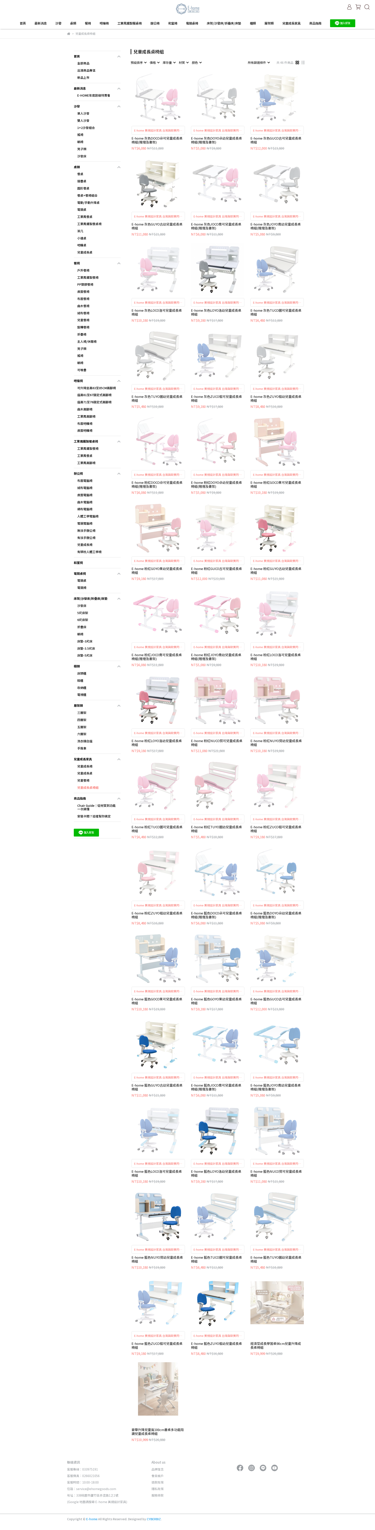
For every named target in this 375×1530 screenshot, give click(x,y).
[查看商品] (152, 97)
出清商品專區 (86, 70)
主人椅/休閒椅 (87, 341)
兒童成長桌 (84, 252)
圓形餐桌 (83, 188)
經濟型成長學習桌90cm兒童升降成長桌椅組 (275, 1345)
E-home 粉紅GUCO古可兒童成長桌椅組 (216, 571)
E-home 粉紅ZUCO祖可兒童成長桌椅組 (275, 829)
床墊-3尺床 (84, 641)
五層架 (81, 727)
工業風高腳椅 (86, 416)
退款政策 (157, 1482)
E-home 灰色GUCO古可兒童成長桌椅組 (275, 140)
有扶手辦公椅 (86, 537)
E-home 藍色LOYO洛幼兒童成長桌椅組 (216, 1173)
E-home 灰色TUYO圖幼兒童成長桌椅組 (157, 398)
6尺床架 (82, 620)
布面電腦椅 (84, 480)
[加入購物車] (164, 183)
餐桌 (80, 174)
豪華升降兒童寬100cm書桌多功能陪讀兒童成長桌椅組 (158, 1432)
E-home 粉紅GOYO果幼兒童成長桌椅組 (157, 571)
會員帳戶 (157, 1476)
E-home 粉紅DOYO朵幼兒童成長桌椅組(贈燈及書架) (216, 484)
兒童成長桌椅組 (88, 787)
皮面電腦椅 (84, 495)
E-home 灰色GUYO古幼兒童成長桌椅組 (157, 226)
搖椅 (80, 134)
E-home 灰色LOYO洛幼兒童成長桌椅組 (216, 312)
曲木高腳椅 (84, 409)
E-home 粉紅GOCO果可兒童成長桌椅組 (275, 484)
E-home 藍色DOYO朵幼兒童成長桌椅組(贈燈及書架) (275, 915)
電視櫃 (81, 694)
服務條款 (157, 1495)
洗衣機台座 (84, 741)
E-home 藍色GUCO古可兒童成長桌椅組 (275, 1001)
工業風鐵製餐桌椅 (129, 23)
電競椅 (81, 587)
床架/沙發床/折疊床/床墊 (224, 23)
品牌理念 (157, 1469)
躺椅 (80, 142)
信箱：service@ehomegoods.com (91, 1489)
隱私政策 (157, 1489)
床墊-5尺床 (84, 655)
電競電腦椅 (84, 523)
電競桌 (81, 209)
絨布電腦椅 (84, 488)
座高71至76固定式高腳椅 (94, 402)
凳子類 (81, 149)
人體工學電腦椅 (88, 516)
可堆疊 (81, 370)
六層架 (81, 734)
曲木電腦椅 (84, 502)
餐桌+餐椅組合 (87, 195)
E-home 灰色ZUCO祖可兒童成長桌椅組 (216, 398)
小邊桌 (81, 238)
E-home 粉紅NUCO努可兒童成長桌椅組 (216, 743)
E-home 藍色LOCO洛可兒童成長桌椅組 (157, 1173)
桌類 (73, 23)
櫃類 (253, 23)
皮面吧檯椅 (84, 430)
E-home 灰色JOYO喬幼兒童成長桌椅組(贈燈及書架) (275, 226)
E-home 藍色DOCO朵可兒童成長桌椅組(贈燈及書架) (216, 915)
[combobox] (138, 62)
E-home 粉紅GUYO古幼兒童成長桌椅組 (275, 571)
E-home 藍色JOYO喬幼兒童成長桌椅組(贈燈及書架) (275, 1087)
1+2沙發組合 (86, 127)
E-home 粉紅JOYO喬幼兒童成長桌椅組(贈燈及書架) (216, 657)
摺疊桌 (81, 181)
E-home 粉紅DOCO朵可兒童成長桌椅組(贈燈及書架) (157, 484)
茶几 (80, 231)
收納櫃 (81, 687)
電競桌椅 (192, 23)
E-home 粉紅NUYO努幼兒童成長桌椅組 (276, 743)
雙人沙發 (83, 120)
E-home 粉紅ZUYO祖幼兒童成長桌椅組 (157, 915)
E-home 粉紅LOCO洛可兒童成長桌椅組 (275, 657)
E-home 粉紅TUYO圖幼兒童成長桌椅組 (216, 829)
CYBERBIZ (154, 1519)
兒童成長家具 (291, 23)
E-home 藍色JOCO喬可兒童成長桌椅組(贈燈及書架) (216, 1087)
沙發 (58, 23)
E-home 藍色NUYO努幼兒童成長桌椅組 (157, 1259)
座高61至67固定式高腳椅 (94, 395)
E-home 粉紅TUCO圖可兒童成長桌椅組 (157, 829)
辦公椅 (155, 23)
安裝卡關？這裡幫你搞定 (94, 816)
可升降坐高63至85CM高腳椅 (96, 388)
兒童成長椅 (84, 544)
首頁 (23, 23)
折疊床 (81, 627)
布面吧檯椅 (84, 423)
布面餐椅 (83, 298)
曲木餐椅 (83, 306)
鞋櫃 (80, 680)
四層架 (81, 720)
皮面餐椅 (83, 291)
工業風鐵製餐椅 (88, 277)
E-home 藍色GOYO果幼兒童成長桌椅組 (216, 1001)
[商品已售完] (164, 97)
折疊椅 (81, 334)
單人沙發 (83, 113)
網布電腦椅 (84, 509)
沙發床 (81, 156)
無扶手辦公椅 (86, 530)
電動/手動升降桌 (88, 202)
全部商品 (83, 63)
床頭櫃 (81, 673)
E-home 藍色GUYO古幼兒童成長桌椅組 (157, 1087)
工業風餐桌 (84, 216)
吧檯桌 (81, 245)
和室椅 (172, 23)
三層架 (81, 712)
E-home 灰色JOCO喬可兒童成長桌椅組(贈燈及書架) (216, 226)
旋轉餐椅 (83, 327)
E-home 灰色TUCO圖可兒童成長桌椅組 (275, 312)
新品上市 (83, 77)
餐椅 (88, 23)
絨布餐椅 (83, 313)
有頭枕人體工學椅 (89, 552)
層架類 (269, 23)
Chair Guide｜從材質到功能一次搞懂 (96, 807)
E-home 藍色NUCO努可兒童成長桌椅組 (276, 1173)
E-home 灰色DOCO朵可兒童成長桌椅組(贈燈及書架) (157, 140)
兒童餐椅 (83, 320)
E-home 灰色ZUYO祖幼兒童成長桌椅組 (275, 398)
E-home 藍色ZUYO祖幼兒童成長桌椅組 (216, 1345)
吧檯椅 (104, 23)
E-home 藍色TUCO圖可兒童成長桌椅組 (216, 1259)
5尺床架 (82, 613)
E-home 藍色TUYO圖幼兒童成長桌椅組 (275, 1259)
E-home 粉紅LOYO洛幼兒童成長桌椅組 (157, 743)
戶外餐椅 (83, 270)
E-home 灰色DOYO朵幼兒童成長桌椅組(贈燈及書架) (216, 140)
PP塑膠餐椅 (85, 284)
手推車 (81, 748)
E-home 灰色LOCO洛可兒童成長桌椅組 (157, 312)
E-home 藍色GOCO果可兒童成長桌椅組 (157, 1001)
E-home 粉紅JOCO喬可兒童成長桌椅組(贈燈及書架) (157, 657)
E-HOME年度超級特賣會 (93, 95)
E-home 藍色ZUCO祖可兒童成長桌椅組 (157, 1345)
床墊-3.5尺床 (86, 648)
